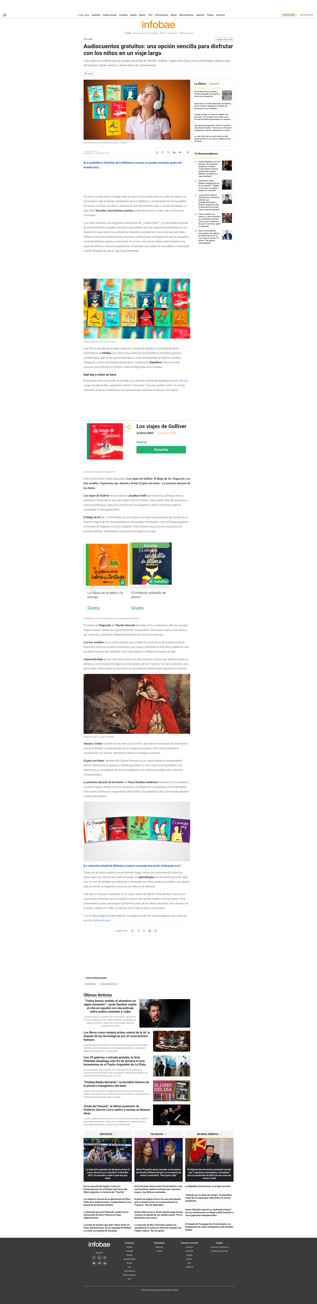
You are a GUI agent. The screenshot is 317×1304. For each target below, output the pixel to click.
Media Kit (189, 1267)
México (142, 15)
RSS (129, 1279)
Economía (220, 15)
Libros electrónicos (108, 984)
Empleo (159, 1251)
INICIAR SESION (306, 15)
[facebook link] (94, 1258)
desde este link (179, 380)
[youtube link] (94, 1263)
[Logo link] (159, 24)
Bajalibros (151, 348)
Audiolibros (90, 984)
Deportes (200, 15)
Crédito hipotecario (186, 33)
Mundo (174, 15)
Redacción (159, 1247)
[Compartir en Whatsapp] (157, 152)
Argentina (96, 15)
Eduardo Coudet (138, 33)
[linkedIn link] (105, 1263)
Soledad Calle (172, 33)
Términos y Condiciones (219, 1247)
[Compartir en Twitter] (168, 152)
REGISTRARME (289, 15)
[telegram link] (99, 1263)
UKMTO (162, 33)
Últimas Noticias (186, 15)
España (133, 15)
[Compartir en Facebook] (162, 152)
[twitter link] (99, 1258)
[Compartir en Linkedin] (174, 152)
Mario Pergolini (152, 33)
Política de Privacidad (219, 1251)
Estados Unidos (110, 15)
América (129, 1247)
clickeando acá (101, 920)
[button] (4, 15)
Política (210, 15)
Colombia (123, 15)
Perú (150, 15)
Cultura (88, 39)
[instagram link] (105, 1258)
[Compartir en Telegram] (180, 152)
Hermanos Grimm (131, 743)
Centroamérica (161, 15)
